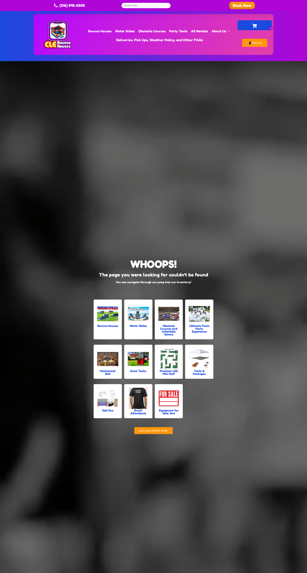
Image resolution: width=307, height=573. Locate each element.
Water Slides (125, 31)
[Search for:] (146, 5)
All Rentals (199, 31)
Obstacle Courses (152, 31)
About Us (219, 31)
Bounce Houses (100, 31)
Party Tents (178, 31)
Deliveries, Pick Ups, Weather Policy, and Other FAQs (159, 40)
